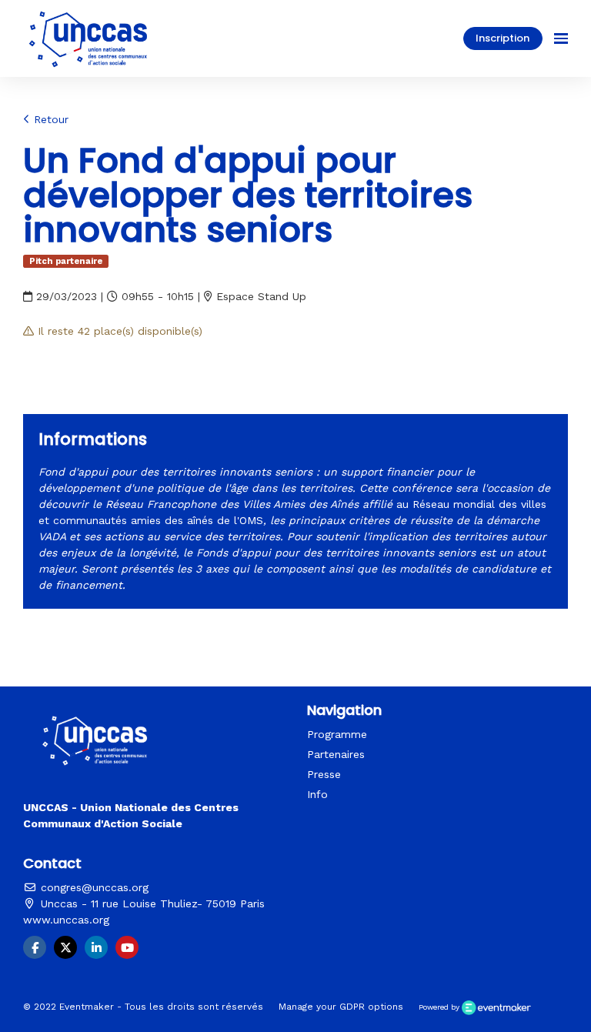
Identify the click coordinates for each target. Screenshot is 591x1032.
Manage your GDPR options (341, 1006)
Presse (324, 774)
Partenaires (336, 754)
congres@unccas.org (93, 887)
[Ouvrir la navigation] (561, 38)
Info (317, 794)
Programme (337, 734)
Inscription (502, 38)
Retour (49, 119)
